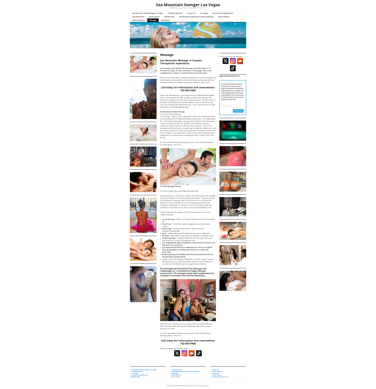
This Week (165, 20)
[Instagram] (184, 353)
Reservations (154, 17)
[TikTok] (199, 353)
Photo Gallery (223, 17)
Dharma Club (169, 17)
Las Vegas (204, 13)
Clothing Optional (175, 13)
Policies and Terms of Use (220, 377)
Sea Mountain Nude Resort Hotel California (196, 17)
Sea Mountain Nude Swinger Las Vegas (147, 13)
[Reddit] (191, 353)
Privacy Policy (216, 375)
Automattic (205, 386)
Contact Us (191, 13)
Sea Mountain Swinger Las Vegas (188, 4)
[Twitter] (177, 353)
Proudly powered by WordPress (177, 386)
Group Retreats (138, 17)
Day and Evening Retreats (223, 13)
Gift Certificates (138, 20)
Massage (153, 20)
